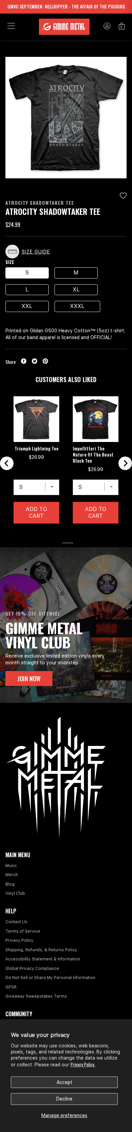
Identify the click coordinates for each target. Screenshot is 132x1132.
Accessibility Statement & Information (42, 959)
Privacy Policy (19, 940)
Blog (10, 884)
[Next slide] (125, 463)
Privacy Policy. (82, 1064)
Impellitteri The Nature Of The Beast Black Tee (93, 454)
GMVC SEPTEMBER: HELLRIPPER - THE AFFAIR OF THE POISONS (66, 6)
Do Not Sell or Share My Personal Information (50, 977)
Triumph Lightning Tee (37, 448)
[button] (29, 252)
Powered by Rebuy (66, 542)
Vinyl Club (15, 893)
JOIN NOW (29, 678)
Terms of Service (22, 931)
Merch (11, 874)
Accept (64, 1082)
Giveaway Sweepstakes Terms (36, 996)
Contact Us (16, 921)
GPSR (11, 987)
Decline (64, 1099)
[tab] (49, 534)
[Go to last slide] (7, 463)
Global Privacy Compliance (32, 968)
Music (11, 865)
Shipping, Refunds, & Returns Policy (41, 950)
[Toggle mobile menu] (11, 27)
